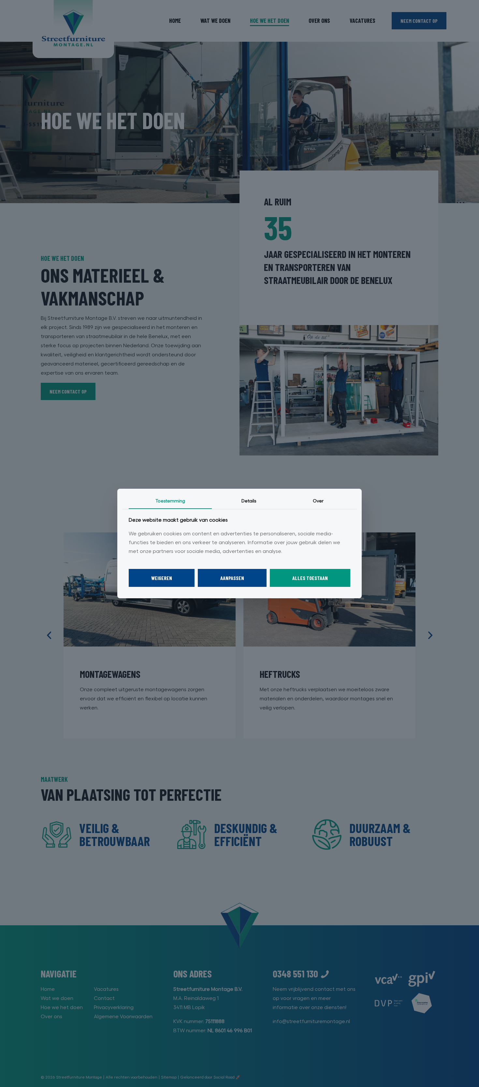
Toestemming (170, 501)
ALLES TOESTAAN (310, 578)
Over (318, 501)
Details (248, 501)
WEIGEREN (161, 578)
